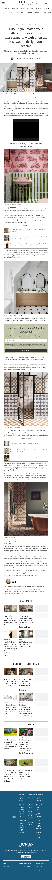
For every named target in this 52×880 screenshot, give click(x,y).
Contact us (6, 866)
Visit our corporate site (30, 852)
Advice (39, 58)
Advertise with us (40, 863)
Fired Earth (29, 369)
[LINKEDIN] (15, 582)
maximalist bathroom (20, 359)
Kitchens (30, 8)
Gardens (15, 8)
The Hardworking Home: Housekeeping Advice (22, 822)
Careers (21, 869)
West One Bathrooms (10, 552)
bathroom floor (34, 463)
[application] (26, 130)
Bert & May (19, 430)
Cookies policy (7, 869)
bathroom (30, 108)
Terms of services (18, 344)
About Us (5, 863)
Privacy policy (39, 866)
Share (7, 97)
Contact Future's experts (25, 863)
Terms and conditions (24, 866)
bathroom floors (39, 220)
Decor (22, 8)
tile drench (13, 207)
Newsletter (46, 97)
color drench (38, 215)
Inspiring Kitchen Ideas (30, 811)
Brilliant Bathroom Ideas (30, 817)
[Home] (3, 8)
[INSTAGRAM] (13, 582)
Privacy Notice (36, 344)
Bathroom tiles (7, 106)
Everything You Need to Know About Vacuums (39, 807)
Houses (7, 8)
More (46, 8)
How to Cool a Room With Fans (16, 12)
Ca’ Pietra (23, 222)
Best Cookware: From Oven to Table (39, 834)
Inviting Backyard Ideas (30, 822)
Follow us (38, 97)
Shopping (39, 8)
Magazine (45, 3)
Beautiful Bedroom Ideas (30, 806)
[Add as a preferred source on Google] (26, 856)
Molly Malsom (19, 58)
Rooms (24, 24)
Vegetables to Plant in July (33, 12)
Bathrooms (32, 24)
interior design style (35, 467)
